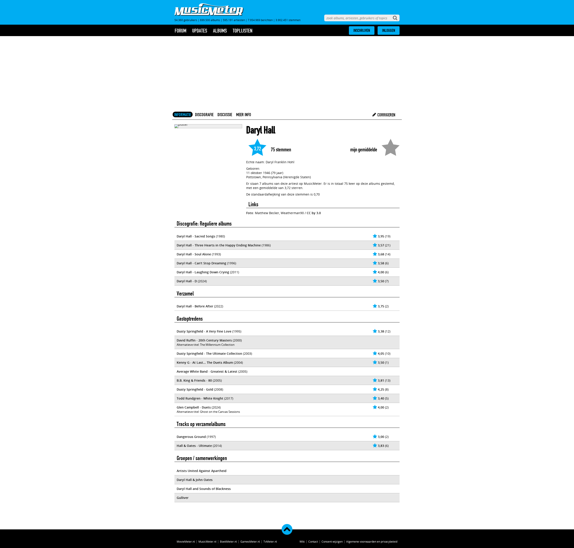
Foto (249, 213)
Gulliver (183, 498)
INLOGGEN (388, 30)
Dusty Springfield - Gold (195, 389)
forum (180, 31)
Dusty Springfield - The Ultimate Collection (209, 353)
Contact (313, 541)
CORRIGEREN (385, 114)
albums (220, 31)
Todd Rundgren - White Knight (200, 398)
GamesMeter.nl (250, 541)
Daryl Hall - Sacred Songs (196, 236)
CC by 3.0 (314, 213)
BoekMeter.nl (228, 541)
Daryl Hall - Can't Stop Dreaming (201, 263)
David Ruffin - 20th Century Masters (204, 340)
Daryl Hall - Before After (195, 306)
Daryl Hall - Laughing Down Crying (203, 272)
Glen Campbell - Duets (194, 407)
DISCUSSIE (224, 114)
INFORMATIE (182, 114)
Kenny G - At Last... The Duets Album (205, 362)
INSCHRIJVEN (361, 30)
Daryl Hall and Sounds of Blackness (204, 489)
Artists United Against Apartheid (201, 471)
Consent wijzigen (332, 541)
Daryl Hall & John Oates (195, 480)
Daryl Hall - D (187, 281)
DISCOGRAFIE (204, 114)
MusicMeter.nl (207, 541)
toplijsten (242, 31)
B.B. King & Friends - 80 (194, 380)
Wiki (302, 541)
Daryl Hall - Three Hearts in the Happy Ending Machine (219, 245)
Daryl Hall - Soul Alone (194, 254)
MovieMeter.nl (186, 541)
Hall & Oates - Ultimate (194, 446)
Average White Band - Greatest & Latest (207, 371)
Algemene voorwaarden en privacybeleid (371, 541)
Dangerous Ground (191, 437)
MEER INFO (243, 114)
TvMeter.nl (270, 541)
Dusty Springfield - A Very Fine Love (204, 331)
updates (199, 31)
